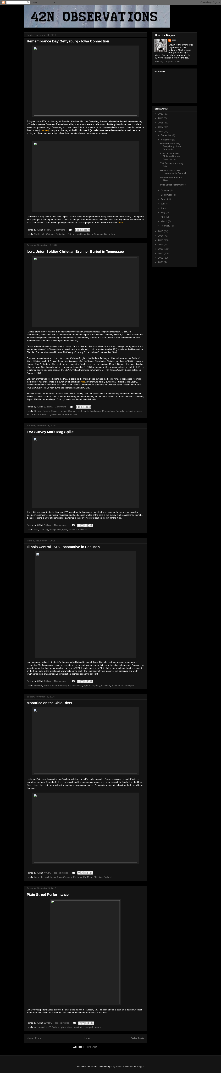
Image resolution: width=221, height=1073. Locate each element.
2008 (161, 262)
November (166, 139)
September (167, 194)
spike (64, 529)
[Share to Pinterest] (88, 230)
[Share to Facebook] (85, 230)
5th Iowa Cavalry (42, 411)
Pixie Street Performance (48, 895)
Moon (89, 877)
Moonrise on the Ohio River (49, 703)
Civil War (50, 234)
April (163, 216)
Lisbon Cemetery (95, 234)
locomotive (77, 685)
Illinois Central (50, 685)
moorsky (120, 1066)
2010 (161, 253)
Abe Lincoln (39, 234)
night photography (91, 685)
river (59, 529)
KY (69, 685)
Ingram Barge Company (61, 877)
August (165, 199)
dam (36, 529)
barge (36, 877)
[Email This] (76, 230)
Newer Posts (34, 1038)
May (163, 212)
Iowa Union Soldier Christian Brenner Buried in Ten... (170, 156)
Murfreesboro (108, 411)
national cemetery (134, 411)
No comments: (61, 525)
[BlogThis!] (79, 230)
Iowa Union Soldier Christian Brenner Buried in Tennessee (75, 251)
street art (78, 1027)
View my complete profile (167, 61)
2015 (161, 231)
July (163, 203)
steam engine (127, 685)
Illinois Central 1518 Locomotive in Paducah (63, 547)
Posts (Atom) (92, 1047)
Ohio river (105, 685)
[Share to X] (82, 230)
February (166, 225)
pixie (63, 1027)
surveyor (73, 529)
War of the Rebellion (67, 414)
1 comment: (60, 230)
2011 (161, 249)
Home (86, 1038)
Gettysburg (61, 234)
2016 (161, 131)
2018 (161, 122)
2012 (161, 244)
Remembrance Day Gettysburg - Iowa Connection (68, 41)
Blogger (140, 1066)
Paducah (115, 685)
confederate (83, 411)
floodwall (38, 685)
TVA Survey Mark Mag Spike (50, 432)
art (35, 1027)
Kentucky (43, 529)
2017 (161, 127)
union (53, 414)
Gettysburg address (76, 234)
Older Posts (137, 1038)
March (164, 221)
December (166, 135)
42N (174, 40)
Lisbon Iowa (109, 234)
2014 (161, 235)
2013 (161, 240)
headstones (95, 411)
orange (53, 529)
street (69, 1027)
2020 (161, 113)
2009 (161, 257)
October (165, 190)
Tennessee (45, 414)
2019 (161, 118)
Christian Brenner (59, 411)
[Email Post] (70, 230)
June (163, 208)
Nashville (120, 411)
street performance (92, 1027)
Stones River (33, 414)
